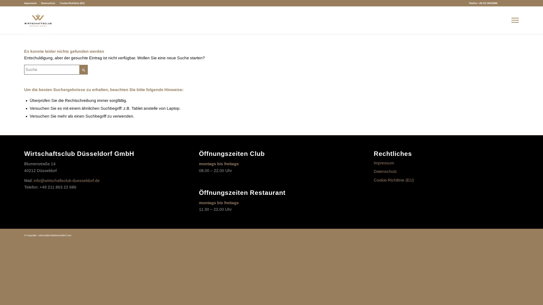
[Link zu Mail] (515, 3)
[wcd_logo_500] (38, 20)
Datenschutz (48, 3)
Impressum (30, 3)
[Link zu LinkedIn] (509, 3)
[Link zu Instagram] (503, 3)
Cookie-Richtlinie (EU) (72, 3)
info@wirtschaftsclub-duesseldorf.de (67, 180)
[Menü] (514, 20)
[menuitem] (31, 3)
